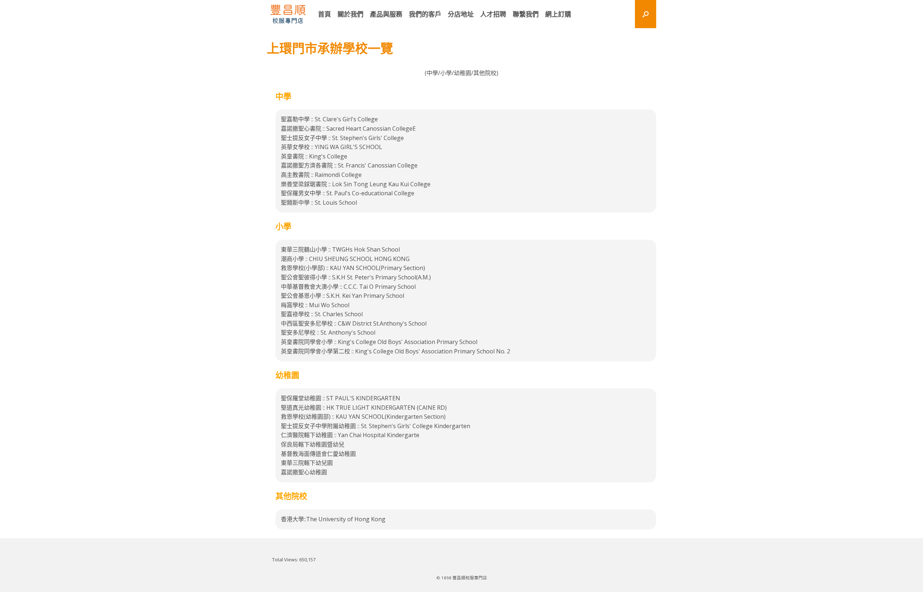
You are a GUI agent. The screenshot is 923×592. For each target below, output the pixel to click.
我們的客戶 (425, 14)
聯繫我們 (526, 14)
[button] (645, 14)
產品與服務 (386, 14)
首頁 (324, 14)
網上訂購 (558, 14)
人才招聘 (493, 14)
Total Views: (285, 559)
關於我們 (350, 14)
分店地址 (461, 14)
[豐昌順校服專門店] (288, 14)
